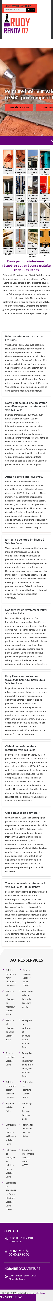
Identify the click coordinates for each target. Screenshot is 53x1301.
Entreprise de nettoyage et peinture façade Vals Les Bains (11, 1163)
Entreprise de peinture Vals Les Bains (28, 1090)
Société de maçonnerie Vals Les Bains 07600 (28, 1158)
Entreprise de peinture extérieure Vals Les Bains (11, 1134)
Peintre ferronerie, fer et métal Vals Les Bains (11, 978)
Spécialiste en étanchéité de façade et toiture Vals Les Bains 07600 (11, 1196)
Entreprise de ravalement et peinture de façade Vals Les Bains (27, 1065)
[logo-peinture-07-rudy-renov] (17, 24)
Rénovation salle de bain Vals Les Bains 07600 (27, 999)
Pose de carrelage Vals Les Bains (10, 1059)
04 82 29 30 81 (14, 2)
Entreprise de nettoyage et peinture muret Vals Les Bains (27, 1034)
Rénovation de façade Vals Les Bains (28, 1131)
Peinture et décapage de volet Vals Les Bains (10, 1030)
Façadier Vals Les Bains (10, 1108)
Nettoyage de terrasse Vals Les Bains (27, 1111)
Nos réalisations (19, 108)
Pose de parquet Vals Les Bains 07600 (26, 978)
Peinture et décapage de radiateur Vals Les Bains (10, 1003)
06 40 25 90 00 (35, 2)
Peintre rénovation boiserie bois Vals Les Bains (11, 1090)
